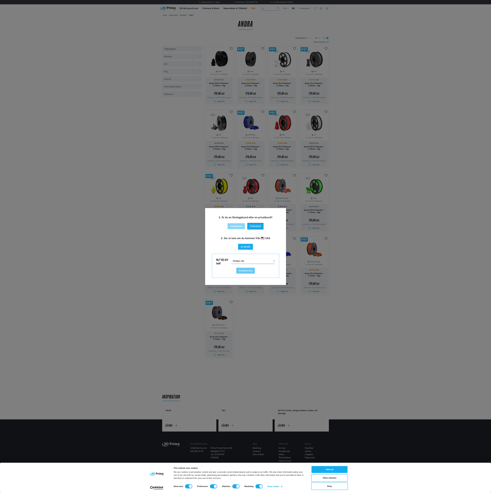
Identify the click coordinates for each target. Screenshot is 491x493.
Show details (273, 486)
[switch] (213, 486)
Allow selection (329, 478)
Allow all (329, 469)
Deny (329, 486)
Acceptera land (245, 270)
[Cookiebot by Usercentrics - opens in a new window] (157, 488)
